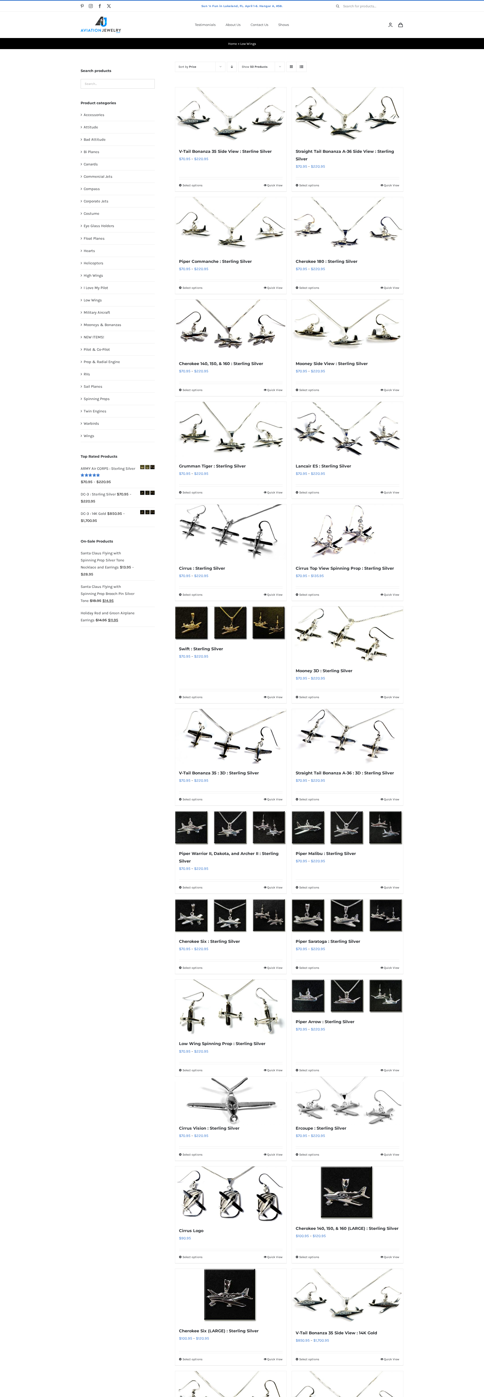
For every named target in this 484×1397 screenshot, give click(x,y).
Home (232, 44)
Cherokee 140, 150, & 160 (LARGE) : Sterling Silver (347, 1228)
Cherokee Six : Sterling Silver (209, 941)
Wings (89, 436)
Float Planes (94, 238)
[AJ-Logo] (101, 18)
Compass (92, 189)
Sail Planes (93, 386)
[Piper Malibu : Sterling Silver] (347, 828)
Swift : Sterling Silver (201, 649)
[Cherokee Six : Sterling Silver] (230, 916)
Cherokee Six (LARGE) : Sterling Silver (219, 1331)
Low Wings (93, 300)
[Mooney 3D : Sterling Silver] (347, 634)
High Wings (93, 275)
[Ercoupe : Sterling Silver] (347, 1101)
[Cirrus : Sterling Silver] (230, 532)
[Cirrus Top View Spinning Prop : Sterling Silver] (347, 532)
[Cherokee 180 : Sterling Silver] (347, 225)
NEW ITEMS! (94, 337)
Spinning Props (97, 399)
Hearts (89, 250)
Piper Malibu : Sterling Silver (326, 853)
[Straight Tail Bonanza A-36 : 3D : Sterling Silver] (347, 736)
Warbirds (91, 423)
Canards (91, 164)
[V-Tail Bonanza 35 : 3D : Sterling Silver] (230, 736)
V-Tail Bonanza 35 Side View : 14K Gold (336, 1333)
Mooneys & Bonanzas (102, 325)
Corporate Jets (96, 201)
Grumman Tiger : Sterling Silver (212, 466)
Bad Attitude (95, 139)
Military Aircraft (97, 312)
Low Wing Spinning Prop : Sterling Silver (222, 1043)
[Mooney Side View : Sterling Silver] (347, 327)
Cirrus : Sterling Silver (202, 568)
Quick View (275, 185)
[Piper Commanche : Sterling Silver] (230, 225)
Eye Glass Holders (99, 226)
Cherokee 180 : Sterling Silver (326, 261)
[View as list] (301, 67)
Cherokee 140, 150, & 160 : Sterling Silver (221, 363)
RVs (87, 374)
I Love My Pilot (96, 287)
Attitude (91, 127)
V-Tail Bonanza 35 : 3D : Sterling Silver (219, 773)
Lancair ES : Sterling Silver (323, 466)
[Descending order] (232, 67)
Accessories (94, 115)
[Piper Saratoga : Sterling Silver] (347, 916)
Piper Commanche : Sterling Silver (215, 261)
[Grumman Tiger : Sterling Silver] (230, 429)
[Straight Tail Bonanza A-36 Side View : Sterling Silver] (347, 115)
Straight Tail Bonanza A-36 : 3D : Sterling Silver (345, 773)
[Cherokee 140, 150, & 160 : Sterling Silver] (230, 327)
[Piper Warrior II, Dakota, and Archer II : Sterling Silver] (230, 828)
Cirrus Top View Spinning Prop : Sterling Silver (345, 568)
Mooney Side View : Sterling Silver (332, 363)
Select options (192, 185)
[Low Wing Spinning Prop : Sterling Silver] (230, 1007)
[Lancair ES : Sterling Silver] (347, 429)
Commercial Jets (98, 176)
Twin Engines (95, 411)
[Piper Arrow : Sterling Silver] (347, 996)
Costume (91, 213)
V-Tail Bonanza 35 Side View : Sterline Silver (225, 151)
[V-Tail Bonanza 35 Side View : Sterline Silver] (230, 115)
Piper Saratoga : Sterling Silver (328, 941)
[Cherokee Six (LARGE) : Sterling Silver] (230, 1295)
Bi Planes (91, 152)
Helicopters (93, 263)
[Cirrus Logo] (230, 1194)
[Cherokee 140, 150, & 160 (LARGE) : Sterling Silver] (347, 1193)
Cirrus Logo (191, 1230)
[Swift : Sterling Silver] (230, 623)
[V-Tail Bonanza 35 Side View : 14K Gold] (347, 1296)
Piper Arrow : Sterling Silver (325, 1021)
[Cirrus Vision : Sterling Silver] (230, 1101)
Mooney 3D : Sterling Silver (324, 670)
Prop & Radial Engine (102, 362)
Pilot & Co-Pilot (97, 349)
